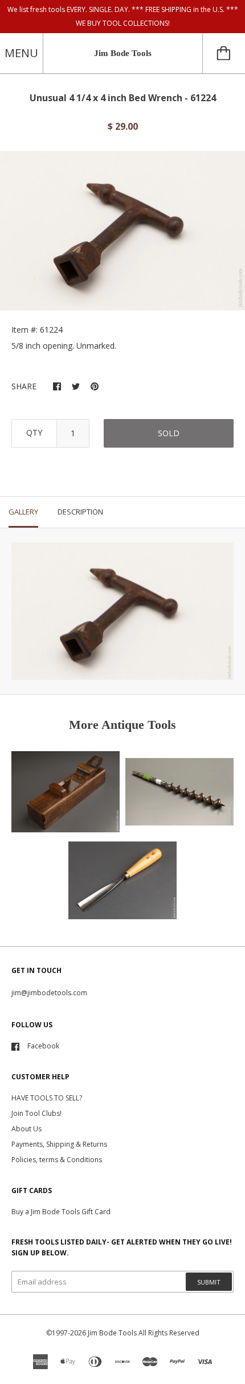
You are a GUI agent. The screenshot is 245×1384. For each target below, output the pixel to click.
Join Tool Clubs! (36, 1113)
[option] (122, 230)
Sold (168, 433)
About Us (26, 1129)
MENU (21, 53)
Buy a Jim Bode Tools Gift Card (61, 1212)
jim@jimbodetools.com (49, 993)
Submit (208, 1282)
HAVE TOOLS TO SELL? (46, 1098)
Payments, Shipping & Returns (59, 1144)
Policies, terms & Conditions (56, 1159)
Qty (34, 432)
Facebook (43, 1046)
